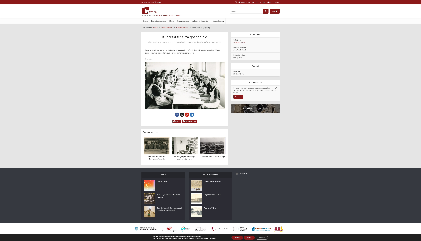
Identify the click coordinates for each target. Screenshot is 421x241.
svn (253, 2)
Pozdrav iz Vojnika (210, 208)
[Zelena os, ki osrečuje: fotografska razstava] (149, 198)
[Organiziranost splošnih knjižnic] (169, 229)
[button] (220, 150)
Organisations (183, 21)
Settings (262, 238)
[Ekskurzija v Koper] (213, 146)
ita (260, 2)
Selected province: (151, 2)
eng (257, 2)
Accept (237, 238)
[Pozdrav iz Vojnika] (196, 211)
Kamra (243, 173)
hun (264, 2)
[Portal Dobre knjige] (261, 229)
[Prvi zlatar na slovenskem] (196, 185)
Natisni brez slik (190, 121)
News (171, 21)
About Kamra (218, 21)
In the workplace (239, 42)
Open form (238, 97)
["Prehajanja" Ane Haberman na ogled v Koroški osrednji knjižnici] (149, 211)
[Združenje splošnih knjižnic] (279, 229)
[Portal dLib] (201, 229)
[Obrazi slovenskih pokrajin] (239, 229)
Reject (249, 238)
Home (145, 21)
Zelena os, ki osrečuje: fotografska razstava (168, 196)
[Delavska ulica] (185, 146)
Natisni (177, 121)
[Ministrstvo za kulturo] (146, 229)
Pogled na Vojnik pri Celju (212, 195)
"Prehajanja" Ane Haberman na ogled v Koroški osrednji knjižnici (169, 209)
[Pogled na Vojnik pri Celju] (196, 198)
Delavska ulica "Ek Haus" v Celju (184, 157)
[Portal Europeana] (186, 229)
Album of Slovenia (200, 21)
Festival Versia (162, 182)
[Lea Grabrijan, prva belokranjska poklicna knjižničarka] (156, 146)
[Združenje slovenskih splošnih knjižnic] (219, 229)
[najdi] (265, 11)
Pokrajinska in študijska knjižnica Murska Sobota (204, 42)
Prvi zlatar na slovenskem (212, 182)
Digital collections (158, 21)
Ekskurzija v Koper (212, 157)
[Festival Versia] (149, 185)
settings (213, 239)
